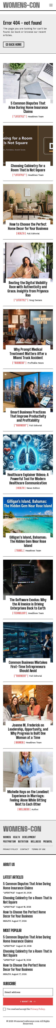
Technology (20, 613)
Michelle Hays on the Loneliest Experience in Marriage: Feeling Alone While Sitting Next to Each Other (28, 798)
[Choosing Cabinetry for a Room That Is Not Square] (28, 146)
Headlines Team (36, 116)
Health (21, 233)
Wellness (24, 809)
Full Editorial (33, 233)
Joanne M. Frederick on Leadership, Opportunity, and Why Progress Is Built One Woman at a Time (28, 731)
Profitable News (36, 363)
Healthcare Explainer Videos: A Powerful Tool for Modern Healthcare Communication (28, 479)
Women (19, 742)
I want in (26, 1001)
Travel (19, 550)
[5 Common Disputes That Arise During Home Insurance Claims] (28, 83)
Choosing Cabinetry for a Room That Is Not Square (28, 168)
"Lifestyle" (19, 116)
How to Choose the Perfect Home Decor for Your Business (28, 226)
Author (35, 809)
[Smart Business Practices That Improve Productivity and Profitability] (28, 392)
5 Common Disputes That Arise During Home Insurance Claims (28, 107)
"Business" (19, 363)
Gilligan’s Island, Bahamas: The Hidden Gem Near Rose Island (28, 541)
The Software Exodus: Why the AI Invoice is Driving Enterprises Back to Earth (28, 604)
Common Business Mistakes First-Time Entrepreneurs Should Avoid (28, 666)
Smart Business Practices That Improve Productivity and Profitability (28, 416)
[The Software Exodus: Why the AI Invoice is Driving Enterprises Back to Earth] (28, 580)
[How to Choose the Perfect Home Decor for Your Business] (28, 204)
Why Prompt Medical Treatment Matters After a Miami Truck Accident (28, 353)
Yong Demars (35, 300)
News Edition (33, 488)
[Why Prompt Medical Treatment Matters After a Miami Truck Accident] (28, 329)
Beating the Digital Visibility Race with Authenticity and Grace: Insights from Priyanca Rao (28, 289)
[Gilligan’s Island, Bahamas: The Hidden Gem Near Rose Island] (28, 517)
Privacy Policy (37, 1009)
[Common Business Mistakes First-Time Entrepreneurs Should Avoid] (28, 642)
